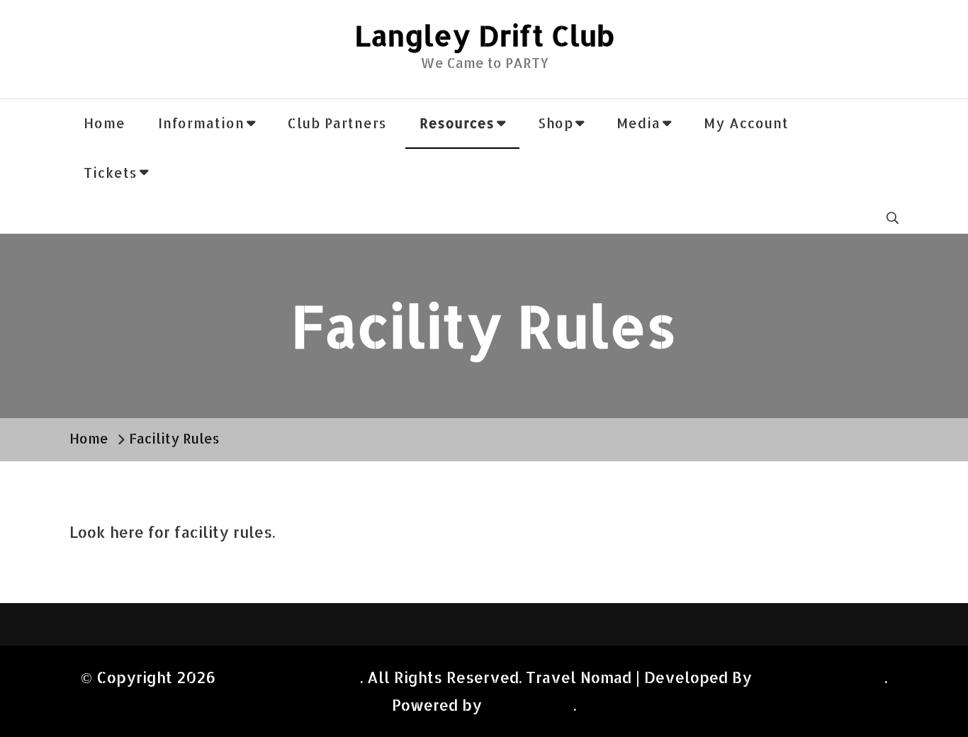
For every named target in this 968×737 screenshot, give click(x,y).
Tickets (110, 172)
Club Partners (337, 123)
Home (104, 123)
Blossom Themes (820, 677)
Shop (555, 123)
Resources (457, 123)
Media (638, 123)
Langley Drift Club (484, 35)
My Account (746, 123)
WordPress (527, 704)
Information (201, 123)
